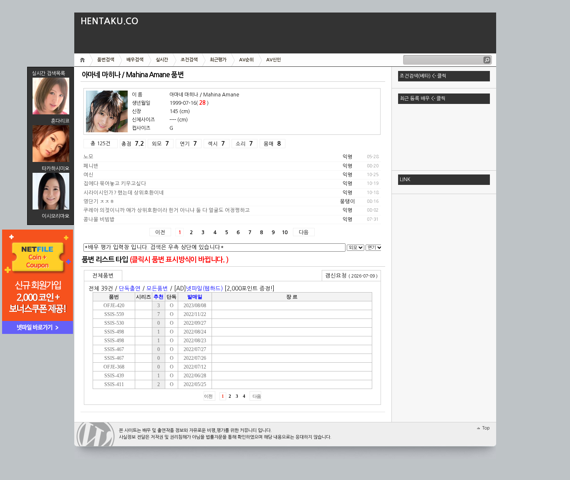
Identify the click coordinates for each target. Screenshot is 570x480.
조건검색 (189, 60)
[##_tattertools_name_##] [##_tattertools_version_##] (95, 434)
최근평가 (218, 60)
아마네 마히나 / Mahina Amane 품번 (133, 74)
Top (486, 428)
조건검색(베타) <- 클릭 (423, 75)
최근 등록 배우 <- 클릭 (423, 98)
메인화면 (83, 59)
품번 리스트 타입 (105, 259)
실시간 (162, 60)
